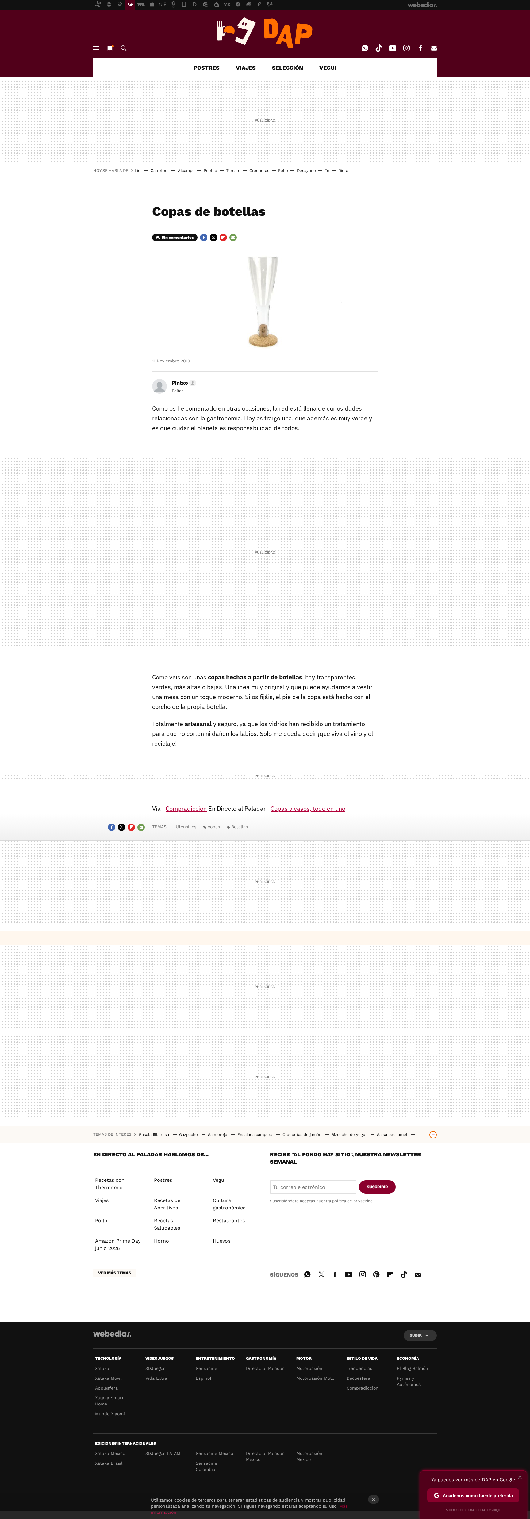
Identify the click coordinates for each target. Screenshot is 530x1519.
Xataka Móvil (108, 1378)
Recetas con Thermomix (110, 1183)
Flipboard (223, 237)
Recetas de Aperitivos (167, 1204)
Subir (416, 1335)
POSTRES (207, 67)
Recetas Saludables (167, 1224)
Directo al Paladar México (265, 1456)
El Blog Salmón (412, 1368)
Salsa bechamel (393, 1134)
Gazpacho (189, 1134)
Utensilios (186, 826)
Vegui (219, 1180)
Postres (163, 1180)
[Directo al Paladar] (265, 33)
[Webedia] (112, 1333)
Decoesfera (358, 1378)
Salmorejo (218, 1134)
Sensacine (206, 1368)
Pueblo (210, 170)
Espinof (204, 1378)
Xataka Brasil (108, 1463)
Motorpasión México (309, 1456)
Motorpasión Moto (315, 1378)
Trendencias (359, 1368)
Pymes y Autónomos (409, 1381)
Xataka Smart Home (109, 1400)
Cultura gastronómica (229, 1204)
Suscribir (377, 1187)
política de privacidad (352, 1201)
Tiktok (379, 48)
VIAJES (246, 67)
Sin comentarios (178, 237)
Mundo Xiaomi (110, 1413)
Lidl (138, 170)
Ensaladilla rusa (154, 1134)
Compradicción (186, 808)
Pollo (283, 170)
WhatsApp (365, 48)
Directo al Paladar (265, 1368)
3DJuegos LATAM (162, 1453)
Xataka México (110, 1453)
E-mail (434, 48)
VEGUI (327, 67)
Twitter (213, 237)
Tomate (233, 170)
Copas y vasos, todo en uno (308, 808)
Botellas (239, 826)
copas (214, 826)
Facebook (420, 48)
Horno (161, 1241)
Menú (96, 48)
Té (327, 170)
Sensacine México (214, 1453)
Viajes (102, 1200)
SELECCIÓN (287, 67)
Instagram (406, 48)
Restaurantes (229, 1220)
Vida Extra (156, 1378)
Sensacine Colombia (206, 1466)
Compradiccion (362, 1388)
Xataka (102, 1368)
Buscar (124, 48)
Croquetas (259, 170)
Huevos (221, 1241)
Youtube (393, 48)
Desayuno (306, 170)
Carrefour (160, 170)
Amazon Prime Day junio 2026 (117, 1244)
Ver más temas (114, 1272)
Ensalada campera (255, 1134)
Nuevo (110, 48)
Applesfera (106, 1388)
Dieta (343, 170)
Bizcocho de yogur (350, 1134)
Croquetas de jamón (302, 1134)
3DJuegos (155, 1368)
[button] (183, 383)
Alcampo (186, 170)
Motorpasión (309, 1368)
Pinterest (376, 1273)
